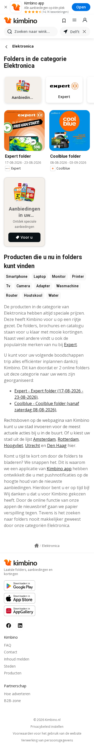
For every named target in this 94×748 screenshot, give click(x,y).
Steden (10, 666)
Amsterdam (44, 439)
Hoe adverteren (17, 693)
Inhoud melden (16, 659)
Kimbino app (59, 469)
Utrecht (32, 445)
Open (81, 6)
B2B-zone (12, 700)
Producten (12, 672)
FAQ (7, 645)
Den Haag (57, 445)
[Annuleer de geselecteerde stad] (84, 31)
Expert (70, 344)
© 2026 (47, 720)
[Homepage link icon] (36, 546)
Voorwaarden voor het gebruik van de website (47, 733)
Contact (10, 651)
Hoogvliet (13, 445)
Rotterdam (68, 439)
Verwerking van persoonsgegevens (47, 740)
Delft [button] (75, 31)
